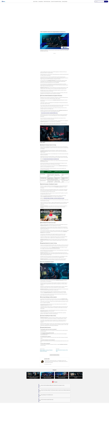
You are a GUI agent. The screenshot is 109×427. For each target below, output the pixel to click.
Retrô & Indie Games (47, 1)
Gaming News (40, 1)
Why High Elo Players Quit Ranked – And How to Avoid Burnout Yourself (54, 198)
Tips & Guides (35, 1)
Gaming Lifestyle (64, 1)
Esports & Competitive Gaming (56, 1)
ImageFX (43, 142)
